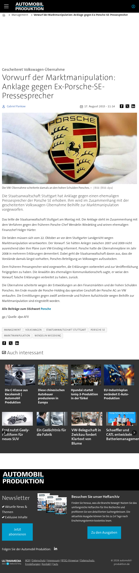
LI (56, 548)
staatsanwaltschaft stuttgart (66, 329)
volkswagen (33, 329)
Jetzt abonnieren (17, 532)
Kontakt (46, 564)
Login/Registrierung (134, 6)
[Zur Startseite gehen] (29, 6)
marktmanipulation (17, 335)
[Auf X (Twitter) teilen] (128, 106)
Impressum (53, 560)
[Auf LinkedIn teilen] (134, 106)
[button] (4, 432)
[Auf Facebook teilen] (122, 106)
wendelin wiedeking (48, 335)
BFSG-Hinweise (69, 560)
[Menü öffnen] (6, 6)
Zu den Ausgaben (104, 532)
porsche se (98, 329)
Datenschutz (38, 560)
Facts (55, 564)
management (12, 329)
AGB (27, 560)
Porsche (46, 309)
